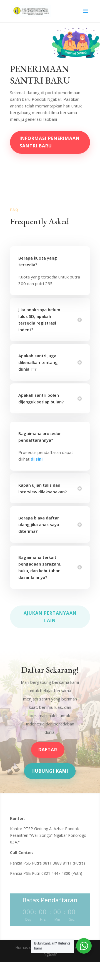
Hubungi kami (49, 771)
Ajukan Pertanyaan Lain (50, 617)
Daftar (47, 750)
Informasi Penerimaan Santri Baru (49, 142)
